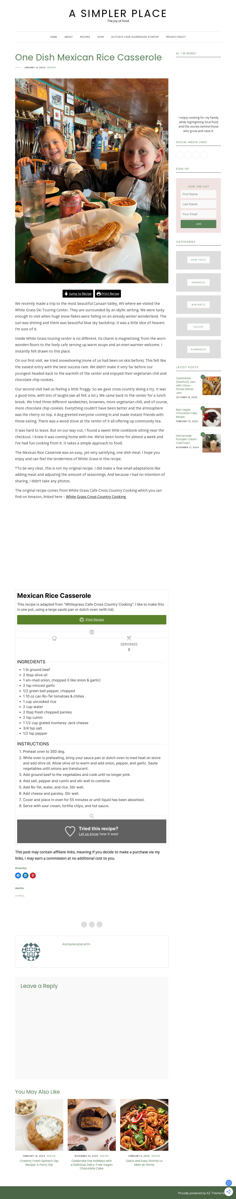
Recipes (85, 36)
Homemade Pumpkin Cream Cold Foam (186, 439)
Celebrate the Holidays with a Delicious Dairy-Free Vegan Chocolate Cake (92, 1165)
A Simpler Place (118, 13)
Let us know (89, 834)
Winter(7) (198, 304)
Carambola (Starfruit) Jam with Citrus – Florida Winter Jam (186, 385)
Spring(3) (198, 282)
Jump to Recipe (80, 294)
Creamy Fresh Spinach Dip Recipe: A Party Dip (39, 1163)
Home (53, 36)
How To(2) (198, 259)
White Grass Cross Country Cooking (96, 496)
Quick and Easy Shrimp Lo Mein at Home (144, 1163)
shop (101, 36)
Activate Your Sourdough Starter (135, 36)
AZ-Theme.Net (216, 1193)
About (69, 36)
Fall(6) (198, 326)
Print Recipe (110, 294)
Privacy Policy (176, 36)
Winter (51, 67)
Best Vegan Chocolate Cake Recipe (186, 413)
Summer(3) (198, 349)
